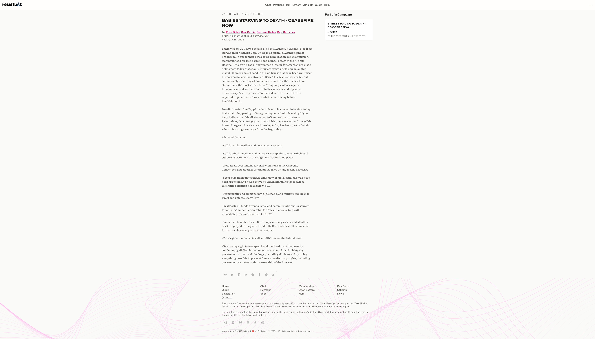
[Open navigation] (590, 5)
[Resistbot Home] (12, 7)
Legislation (228, 293)
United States (231, 14)
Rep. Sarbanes (286, 32)
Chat (268, 4)
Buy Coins (343, 286)
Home (225, 286)
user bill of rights (340, 306)
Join (288, 4)
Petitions (278, 4)
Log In (228, 297)
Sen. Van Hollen (266, 32)
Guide (318, 4)
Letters (296, 4)
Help (327, 4)
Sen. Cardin (248, 32)
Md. (247, 14)
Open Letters (307, 289)
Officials (308, 4)
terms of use (303, 306)
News (340, 293)
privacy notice (318, 306)
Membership (306, 286)
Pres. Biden (233, 32)
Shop (263, 293)
